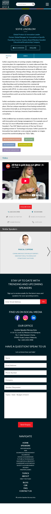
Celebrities (25, 455)
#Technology (25, 145)
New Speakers (25, 448)
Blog (25, 482)
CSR (25, 485)
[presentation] (48, 251)
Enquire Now (26, 207)
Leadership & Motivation (25, 463)
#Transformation (11, 150)
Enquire (33, 48)
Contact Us (25, 491)
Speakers (25, 445)
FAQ (26, 488)
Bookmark (19, 48)
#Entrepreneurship (12, 139)
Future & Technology (25, 459)
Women (25, 467)
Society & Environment (25, 465)
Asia (25, 450)
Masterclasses (25, 470)
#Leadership (9, 145)
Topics (25, 473)
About (25, 476)
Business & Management (25, 453)
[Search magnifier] (33, 4)
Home (25, 443)
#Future (29, 139)
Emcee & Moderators (25, 457)
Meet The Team (25, 479)
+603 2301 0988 (14, 212)
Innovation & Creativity (26, 461)
